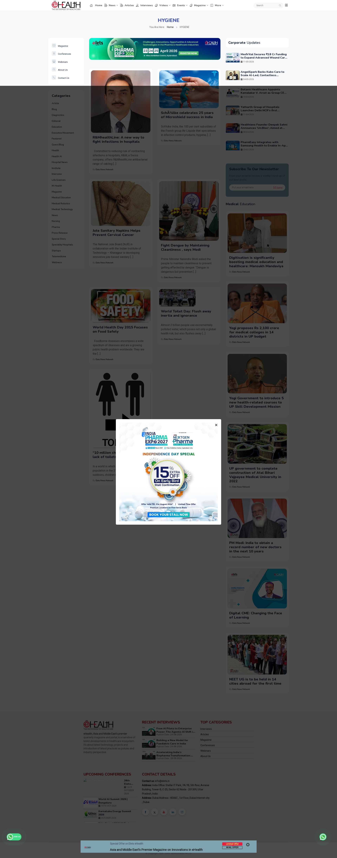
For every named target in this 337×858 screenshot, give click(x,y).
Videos (163, 5)
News (112, 5)
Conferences (64, 54)
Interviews (146, 5)
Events (181, 5)
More (218, 5)
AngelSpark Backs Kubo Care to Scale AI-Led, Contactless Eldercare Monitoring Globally (262, 75)
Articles (129, 5)
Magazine (200, 5)
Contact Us (63, 78)
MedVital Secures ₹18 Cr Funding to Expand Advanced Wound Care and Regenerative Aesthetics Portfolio (264, 59)
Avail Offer (232, 847)
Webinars (63, 62)
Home (98, 5)
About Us (63, 70)
